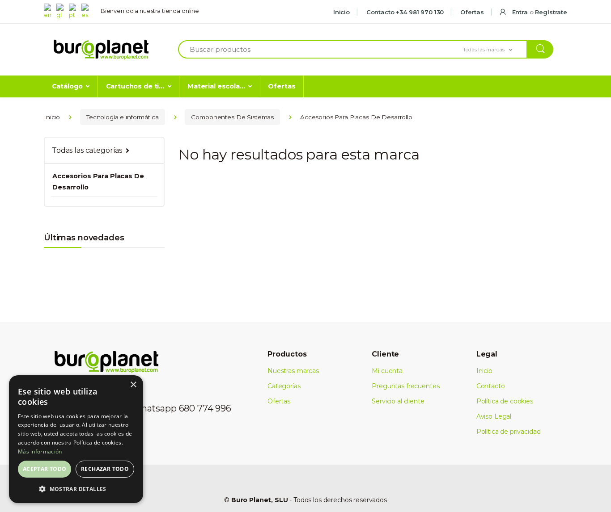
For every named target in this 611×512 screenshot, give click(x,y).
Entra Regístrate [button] (538, 12)
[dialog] (76, 439)
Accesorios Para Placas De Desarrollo (98, 181)
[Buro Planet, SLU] (101, 50)
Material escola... (216, 86)
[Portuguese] (74, 10)
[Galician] (61, 10)
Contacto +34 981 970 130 (404, 12)
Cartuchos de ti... (135, 86)
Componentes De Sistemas (232, 117)
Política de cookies (504, 401)
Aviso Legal (493, 416)
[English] (49, 10)
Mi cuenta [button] (387, 371)
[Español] (86, 10)
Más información (40, 451)
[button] (495, 49)
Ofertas (471, 12)
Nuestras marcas (293, 371)
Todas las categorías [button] (87, 150)
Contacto (490, 386)
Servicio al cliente (398, 401)
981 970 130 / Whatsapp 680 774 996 (153, 408)
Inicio (341, 12)
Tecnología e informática (122, 117)
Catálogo (67, 86)
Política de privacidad (508, 432)
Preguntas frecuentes (405, 386)
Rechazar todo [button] (105, 469)
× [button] (133, 385)
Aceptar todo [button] (45, 469)
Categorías (284, 386)
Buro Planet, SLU (259, 500)
